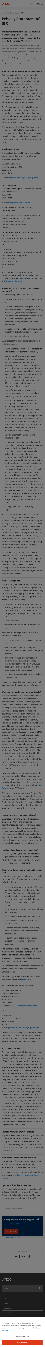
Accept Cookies (22, 1343)
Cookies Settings (22, 1336)
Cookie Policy (10, 1330)
